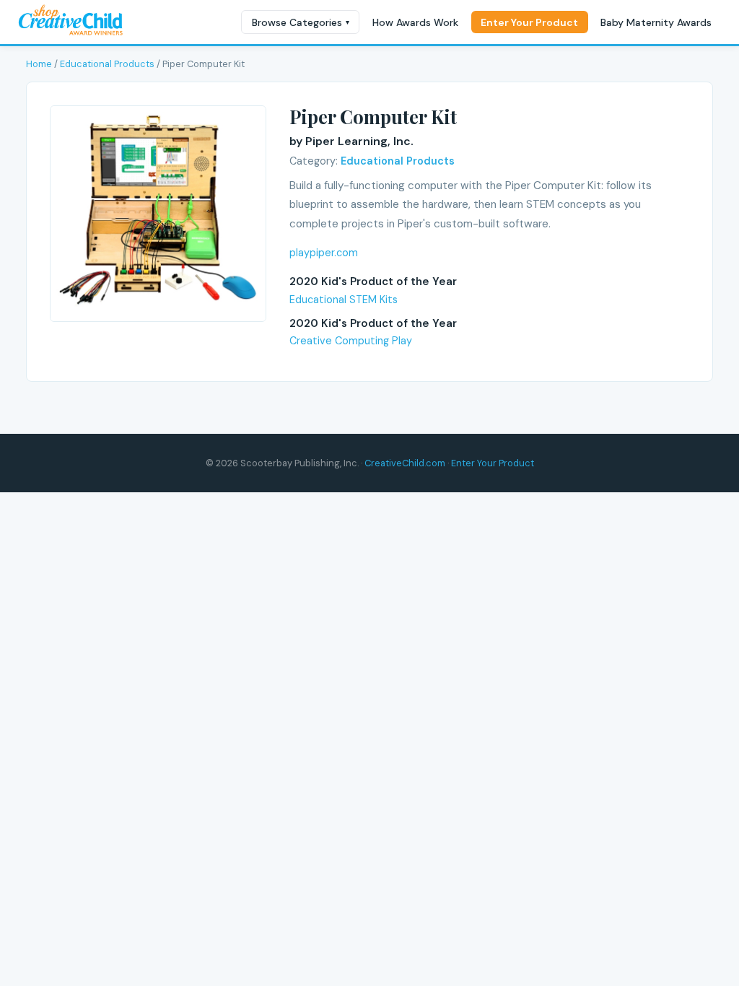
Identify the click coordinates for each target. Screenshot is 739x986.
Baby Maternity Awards (656, 22)
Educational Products (107, 64)
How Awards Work (415, 22)
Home (39, 64)
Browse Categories (300, 22)
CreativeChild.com (404, 463)
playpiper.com (323, 252)
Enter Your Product (529, 22)
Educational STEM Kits (343, 299)
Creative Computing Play (350, 340)
